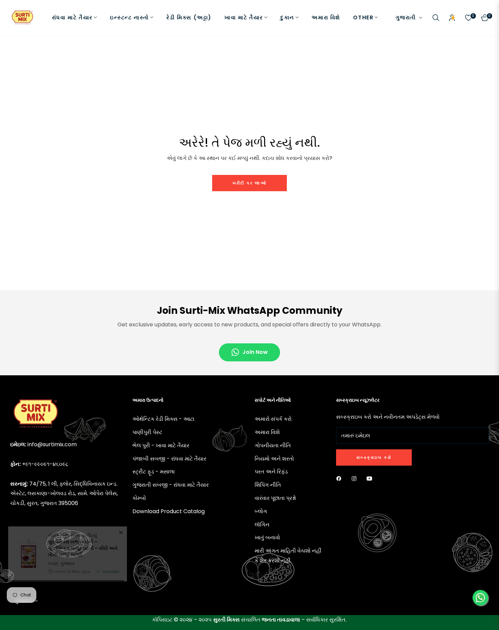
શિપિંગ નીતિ (268, 485)
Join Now (255, 352)
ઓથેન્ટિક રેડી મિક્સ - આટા (163, 419)
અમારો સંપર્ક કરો (273, 419)
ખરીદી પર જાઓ (250, 183)
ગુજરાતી (405, 17)
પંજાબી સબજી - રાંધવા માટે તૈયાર (169, 459)
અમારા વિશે (267, 432)
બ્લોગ (261, 511)
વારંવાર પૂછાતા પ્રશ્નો (275, 498)
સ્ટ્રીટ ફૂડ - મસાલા (153, 471)
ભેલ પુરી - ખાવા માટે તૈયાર (160, 445)
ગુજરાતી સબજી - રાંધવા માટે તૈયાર (170, 485)
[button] (436, 17)
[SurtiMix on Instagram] (355, 479)
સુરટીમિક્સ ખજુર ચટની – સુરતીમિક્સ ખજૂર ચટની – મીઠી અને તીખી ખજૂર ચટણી (82, 586)
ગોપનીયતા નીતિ (273, 445)
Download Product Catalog (168, 511)
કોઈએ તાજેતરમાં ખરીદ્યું (82, 583)
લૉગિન (262, 524)
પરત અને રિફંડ (271, 471)
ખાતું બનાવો (267, 537)
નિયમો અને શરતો (274, 459)
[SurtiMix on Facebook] (340, 479)
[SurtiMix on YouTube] (371, 479)
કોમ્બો (139, 498)
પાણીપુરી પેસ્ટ (147, 432)
